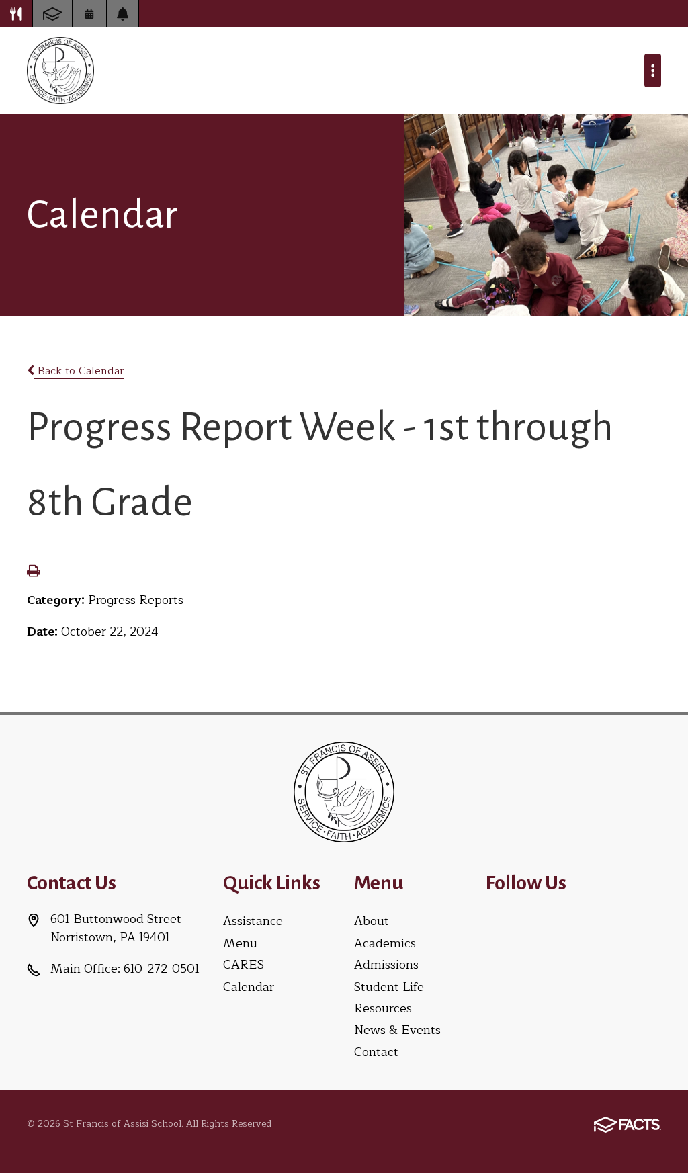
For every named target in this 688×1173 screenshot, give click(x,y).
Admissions (386, 965)
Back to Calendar (79, 371)
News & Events (397, 1030)
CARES (243, 965)
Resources (383, 1008)
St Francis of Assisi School (60, 70)
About (371, 921)
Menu (240, 943)
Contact (376, 1052)
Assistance (253, 921)
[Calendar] (89, 13)
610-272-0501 (162, 969)
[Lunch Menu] (16, 13)
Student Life (389, 987)
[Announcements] (123, 13)
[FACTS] (52, 13)
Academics (385, 943)
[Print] (33, 572)
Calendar (248, 987)
